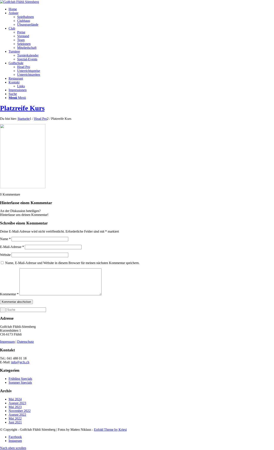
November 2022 (20, 411)
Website (5, 255)
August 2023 (17, 403)
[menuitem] (141, 9)
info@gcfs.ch (20, 362)
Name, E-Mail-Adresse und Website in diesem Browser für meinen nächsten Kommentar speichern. (72, 263)
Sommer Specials (20, 382)
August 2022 (17, 414)
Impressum (7, 341)
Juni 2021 (15, 422)
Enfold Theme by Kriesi (110, 429)
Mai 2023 (15, 407)
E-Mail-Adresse (12, 247)
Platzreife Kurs (22, 108)
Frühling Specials (20, 378)
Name (5, 239)
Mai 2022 (15, 418)
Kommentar (9, 294)
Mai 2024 (15, 399)
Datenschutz (25, 341)
